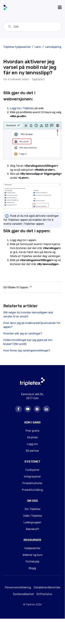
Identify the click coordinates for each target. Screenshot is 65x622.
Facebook (18, 409)
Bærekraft (32, 529)
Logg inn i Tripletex (22, 108)
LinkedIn (46, 409)
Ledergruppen (32, 522)
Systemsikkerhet (23, 594)
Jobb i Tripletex (32, 515)
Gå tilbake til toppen (16, 287)
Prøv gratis (32, 430)
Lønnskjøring (53, 47)
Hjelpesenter (32, 548)
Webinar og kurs (32, 554)
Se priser (32, 437)
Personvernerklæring (18, 587)
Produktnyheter (32, 483)
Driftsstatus (44, 594)
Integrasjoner (32, 476)
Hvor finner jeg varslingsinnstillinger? (26, 350)
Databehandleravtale (47, 587)
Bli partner (32, 450)
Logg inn (32, 444)
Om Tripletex (32, 509)
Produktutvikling (32, 489)
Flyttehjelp (32, 561)
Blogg (32, 568)
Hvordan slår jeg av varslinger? (22, 333)
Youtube (27, 409)
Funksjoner (32, 469)
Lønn (38, 47)
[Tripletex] (32, 384)
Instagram (37, 409)
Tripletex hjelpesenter (17, 47)
